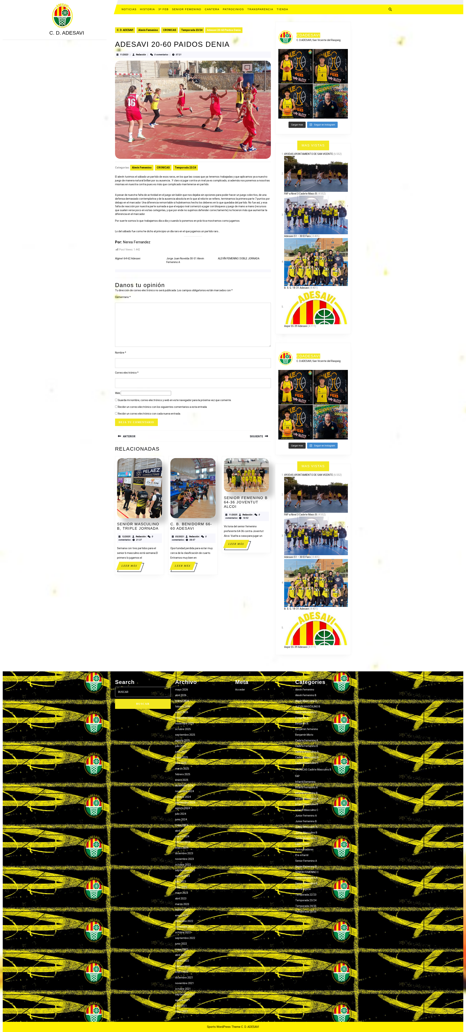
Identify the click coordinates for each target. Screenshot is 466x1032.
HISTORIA (147, 9)
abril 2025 (180, 763)
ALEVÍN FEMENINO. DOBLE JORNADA (238, 258)
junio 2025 (181, 751)
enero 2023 (181, 915)
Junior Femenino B (306, 821)
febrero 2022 (182, 966)
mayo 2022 (181, 949)
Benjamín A (301, 717)
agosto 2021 (182, 1000)
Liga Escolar (302, 843)
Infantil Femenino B (306, 793)
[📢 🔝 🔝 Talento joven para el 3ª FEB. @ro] (330, 66)
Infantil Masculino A (306, 798)
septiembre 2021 (185, 994)
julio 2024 (180, 813)
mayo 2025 (181, 757)
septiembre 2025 (185, 734)
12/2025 (126, 536)
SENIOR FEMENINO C (307, 872)
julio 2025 (180, 746)
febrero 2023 (182, 909)
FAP (297, 776)
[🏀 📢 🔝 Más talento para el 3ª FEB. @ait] (295, 66)
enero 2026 (181, 712)
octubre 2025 (183, 729)
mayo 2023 (181, 892)
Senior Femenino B (306, 866)
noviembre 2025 (184, 723)
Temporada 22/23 (305, 894)
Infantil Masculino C (306, 810)
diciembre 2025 (184, 717)
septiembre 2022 (185, 938)
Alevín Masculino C (306, 712)
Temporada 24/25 (305, 906)
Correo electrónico (127, 372)
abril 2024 (180, 830)
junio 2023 (181, 887)
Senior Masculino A (306, 877)
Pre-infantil (301, 855)
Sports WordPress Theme (223, 1027)
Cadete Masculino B (307, 757)
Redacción (141, 54)
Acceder (240, 689)
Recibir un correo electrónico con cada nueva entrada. (149, 413)
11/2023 (124, 54)
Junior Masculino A (306, 826)
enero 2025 (181, 779)
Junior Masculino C (306, 838)
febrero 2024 (182, 842)
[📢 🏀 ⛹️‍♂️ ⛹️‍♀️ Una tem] (330, 101)
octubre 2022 (183, 932)
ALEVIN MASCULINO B (307, 706)
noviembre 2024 (184, 791)
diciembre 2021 (184, 977)
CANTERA (212, 9)
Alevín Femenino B (305, 695)
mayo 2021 (181, 1011)
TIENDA (282, 9)
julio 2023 (180, 881)
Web (117, 393)
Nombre (120, 352)
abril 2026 (180, 695)
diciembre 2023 (184, 853)
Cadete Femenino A (306, 740)
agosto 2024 (182, 808)
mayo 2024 (181, 825)
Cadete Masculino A (307, 751)
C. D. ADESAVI (66, 33)
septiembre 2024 (185, 802)
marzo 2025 (182, 768)
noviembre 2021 (184, 983)
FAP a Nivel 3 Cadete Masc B (300, 193)
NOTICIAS (129, 9)
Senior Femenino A (306, 860)
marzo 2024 (182, 836)
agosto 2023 (182, 875)
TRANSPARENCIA (260, 9)
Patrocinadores (304, 849)
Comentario (123, 297)
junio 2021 (181, 1005)
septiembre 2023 (185, 870)
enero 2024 (181, 847)
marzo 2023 (182, 904)
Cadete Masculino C (307, 763)
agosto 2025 (182, 740)
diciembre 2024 (184, 785)
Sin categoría (303, 889)
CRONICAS (169, 30)
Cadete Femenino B (306, 746)
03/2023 (179, 536)
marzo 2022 (182, 960)
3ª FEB (163, 9)
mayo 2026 (181, 689)
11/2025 (233, 514)
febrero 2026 (182, 706)
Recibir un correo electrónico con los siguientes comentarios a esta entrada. (162, 406)
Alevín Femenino (148, 30)
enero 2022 (181, 971)
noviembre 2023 (184, 859)
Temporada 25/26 (305, 911)
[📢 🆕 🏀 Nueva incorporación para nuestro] (295, 101)
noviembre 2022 (184, 926)
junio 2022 (181, 943)
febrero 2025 (182, 774)
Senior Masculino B (306, 883)
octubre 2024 (183, 796)
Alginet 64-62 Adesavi (127, 258)
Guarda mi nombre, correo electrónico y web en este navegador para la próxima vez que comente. (175, 400)
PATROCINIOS (233, 9)
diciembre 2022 (184, 921)
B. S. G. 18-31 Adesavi (296, 287)
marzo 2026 (182, 700)
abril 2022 (180, 954)
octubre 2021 (183, 988)
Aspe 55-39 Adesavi (295, 326)
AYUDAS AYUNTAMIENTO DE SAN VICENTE (308, 153)
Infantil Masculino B (306, 804)
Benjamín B (301, 723)
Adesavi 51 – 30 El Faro (297, 236)
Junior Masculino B (306, 832)
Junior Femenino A (306, 815)
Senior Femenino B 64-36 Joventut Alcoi (246, 502)
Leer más (131, 567)
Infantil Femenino (305, 781)
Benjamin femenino (306, 729)
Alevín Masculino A (306, 700)
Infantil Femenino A (306, 787)
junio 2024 (181, 819)
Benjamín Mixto (304, 734)
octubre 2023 (183, 864)
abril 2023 (180, 898)
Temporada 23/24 (191, 30)
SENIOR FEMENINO (186, 9)
